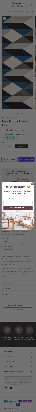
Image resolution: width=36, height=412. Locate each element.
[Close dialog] (32, 183)
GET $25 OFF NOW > (18, 207)
